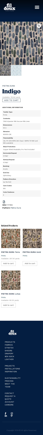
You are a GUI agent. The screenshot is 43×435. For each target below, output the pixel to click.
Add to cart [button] (8, 263)
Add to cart (11, 100)
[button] (37, 7)
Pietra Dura (8, 86)
